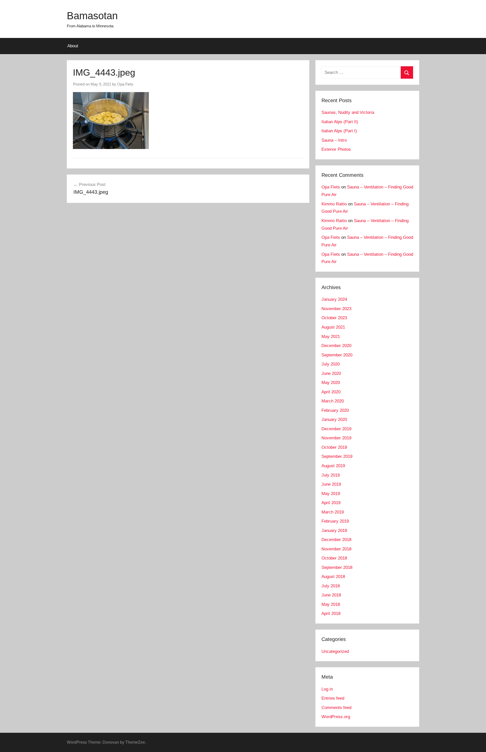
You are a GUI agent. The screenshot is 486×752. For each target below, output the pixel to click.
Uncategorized (335, 651)
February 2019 (335, 521)
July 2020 (330, 364)
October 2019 (334, 447)
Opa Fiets (125, 84)
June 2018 (331, 595)
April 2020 (330, 392)
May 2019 (330, 493)
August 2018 (333, 576)
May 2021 (330, 336)
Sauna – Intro (334, 140)
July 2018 (330, 586)
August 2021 (333, 327)
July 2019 (330, 475)
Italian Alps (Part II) (339, 121)
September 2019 (336, 456)
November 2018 (336, 549)
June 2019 (331, 484)
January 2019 (334, 530)
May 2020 (330, 382)
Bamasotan (92, 15)
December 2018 (336, 539)
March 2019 (332, 512)
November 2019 (336, 438)
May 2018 (330, 604)
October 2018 (334, 558)
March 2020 (332, 401)
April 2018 (330, 613)
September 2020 (336, 355)
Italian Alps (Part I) (339, 130)
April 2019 (330, 502)
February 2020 (335, 410)
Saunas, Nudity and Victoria (347, 112)
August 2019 (333, 465)
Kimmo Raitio (334, 204)
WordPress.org (335, 716)
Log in (327, 689)
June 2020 (331, 373)
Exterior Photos (336, 149)
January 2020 (334, 419)
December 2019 (336, 428)
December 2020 (336, 345)
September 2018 (336, 567)
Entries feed (332, 698)
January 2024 (334, 299)
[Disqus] (188, 280)
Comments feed (336, 707)
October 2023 (334, 317)
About (72, 46)
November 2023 (336, 308)
